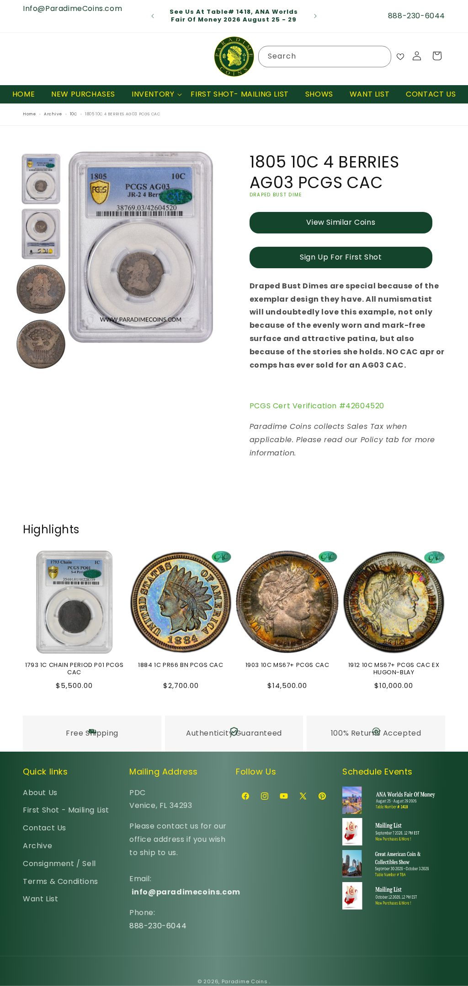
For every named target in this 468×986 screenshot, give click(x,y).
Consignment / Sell (59, 863)
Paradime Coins (245, 981)
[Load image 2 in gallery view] (41, 234)
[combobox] (325, 56)
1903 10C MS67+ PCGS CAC (287, 665)
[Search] (381, 56)
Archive (37, 845)
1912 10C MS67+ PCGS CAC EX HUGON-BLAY (394, 669)
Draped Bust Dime (276, 194)
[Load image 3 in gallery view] (41, 289)
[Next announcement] (315, 16)
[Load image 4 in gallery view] (41, 344)
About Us (40, 792)
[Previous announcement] (153, 16)
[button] (152, 94)
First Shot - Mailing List (66, 810)
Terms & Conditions (60, 881)
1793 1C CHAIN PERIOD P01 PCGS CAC (74, 669)
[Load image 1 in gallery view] (41, 179)
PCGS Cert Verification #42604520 (317, 406)
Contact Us (44, 828)
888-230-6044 (157, 926)
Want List (40, 899)
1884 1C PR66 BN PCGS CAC (180, 665)
